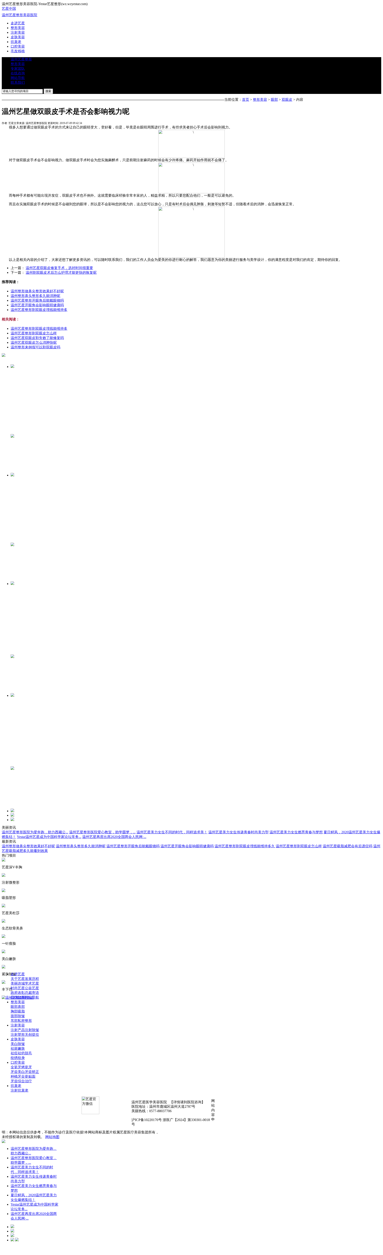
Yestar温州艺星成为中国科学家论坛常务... (49, 837)
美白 (14, 1044)
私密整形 (25, 1020)
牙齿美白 (18, 1072)
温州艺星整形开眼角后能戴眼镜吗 (37, 300)
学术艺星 (32, 983)
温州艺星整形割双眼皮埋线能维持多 (39, 310)
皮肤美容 (18, 37)
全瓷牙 (16, 1067)
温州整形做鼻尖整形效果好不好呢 (37, 291)
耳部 (14, 1020)
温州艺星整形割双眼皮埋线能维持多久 (245, 846)
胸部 (14, 1011)
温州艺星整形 (21, 59)
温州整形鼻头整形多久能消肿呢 (35, 296)
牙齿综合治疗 (21, 1081)
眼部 (274, 99)
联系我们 (18, 82)
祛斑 (14, 1048)
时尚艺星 (18, 988)
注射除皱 (32, 1030)
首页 (245, 99)
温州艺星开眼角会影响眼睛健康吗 (37, 305)
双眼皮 (287, 99)
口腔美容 (18, 46)
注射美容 (18, 32)
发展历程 (32, 979)
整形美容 (18, 28)
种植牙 (16, 1076)
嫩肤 (21, 1048)
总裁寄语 (32, 993)
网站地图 (52, 1137)
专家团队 (18, 68)
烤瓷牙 (26, 1067)
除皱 (21, 1016)
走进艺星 (18, 23)
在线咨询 (18, 73)
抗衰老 (16, 42)
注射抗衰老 (19, 1090)
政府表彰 (18, 993)
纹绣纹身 (18, 1058)
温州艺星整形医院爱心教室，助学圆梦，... (102, 832)
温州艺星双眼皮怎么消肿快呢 (34, 342)
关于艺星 (18, 979)
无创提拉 (32, 1034)
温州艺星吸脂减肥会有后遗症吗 (347, 846)
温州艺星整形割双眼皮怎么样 (34, 333)
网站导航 (18, 78)
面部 (14, 1016)
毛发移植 (18, 51)
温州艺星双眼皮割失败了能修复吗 (37, 338)
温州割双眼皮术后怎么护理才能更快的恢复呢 (61, 272)
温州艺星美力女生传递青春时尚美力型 (238, 832)
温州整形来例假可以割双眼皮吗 (35, 347)
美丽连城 (18, 983)
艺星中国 (9, 8)
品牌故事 (18, 997)
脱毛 (28, 1053)
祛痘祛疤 (18, 1053)
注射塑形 (18, 1034)
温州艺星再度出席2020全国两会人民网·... (114, 837)
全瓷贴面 (28, 1076)
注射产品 (18, 1030)
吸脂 (21, 1011)
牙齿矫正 (32, 1072)
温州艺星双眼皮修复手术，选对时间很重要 (59, 268)
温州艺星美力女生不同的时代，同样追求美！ (172, 832)
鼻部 (21, 1007)
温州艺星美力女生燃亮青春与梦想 (296, 832)
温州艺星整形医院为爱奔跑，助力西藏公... (35, 832)
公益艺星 (32, 988)
